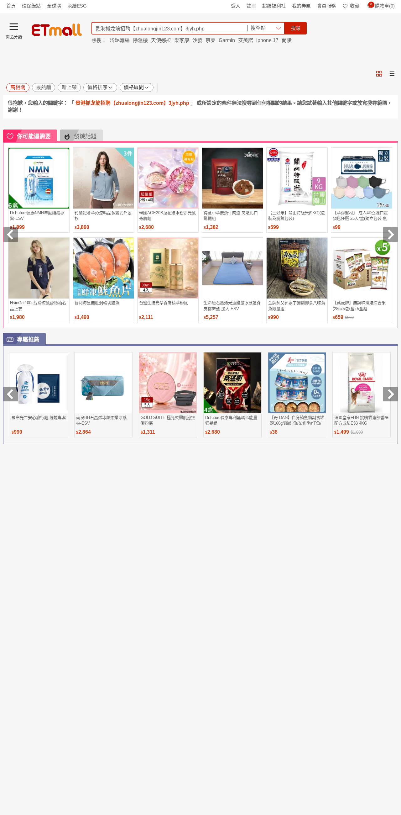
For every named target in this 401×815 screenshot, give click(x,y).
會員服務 (326, 5)
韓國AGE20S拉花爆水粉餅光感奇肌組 (167, 215)
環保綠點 (31, 5)
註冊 (251, 5)
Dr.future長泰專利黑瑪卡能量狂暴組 (231, 420)
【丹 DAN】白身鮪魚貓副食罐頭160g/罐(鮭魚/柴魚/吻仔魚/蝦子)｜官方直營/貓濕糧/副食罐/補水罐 (297, 420)
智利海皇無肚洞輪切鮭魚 (97, 302)
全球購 (54, 5)
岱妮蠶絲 (120, 40)
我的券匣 (301, 5)
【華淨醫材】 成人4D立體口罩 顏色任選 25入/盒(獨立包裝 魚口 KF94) (360, 215)
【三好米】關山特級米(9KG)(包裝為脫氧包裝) (296, 215)
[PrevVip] (10, 394)
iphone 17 (267, 40)
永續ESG (77, 5)
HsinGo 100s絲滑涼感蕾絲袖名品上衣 (38, 305)
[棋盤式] (379, 73)
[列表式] (391, 73)
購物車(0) (382, 5)
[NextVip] (390, 394)
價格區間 (134, 87)
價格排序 (97, 87)
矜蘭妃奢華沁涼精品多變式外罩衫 (103, 215)
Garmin (227, 40)
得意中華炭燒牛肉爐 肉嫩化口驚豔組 (231, 215)
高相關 (17, 87)
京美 (211, 40)
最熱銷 (43, 87)
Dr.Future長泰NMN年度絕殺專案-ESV (37, 215)
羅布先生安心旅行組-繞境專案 (39, 417)
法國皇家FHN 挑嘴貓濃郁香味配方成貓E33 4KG (361, 420)
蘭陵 (287, 40)
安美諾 (245, 40)
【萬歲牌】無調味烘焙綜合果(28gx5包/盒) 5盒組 (359, 305)
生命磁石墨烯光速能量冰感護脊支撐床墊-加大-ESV (232, 305)
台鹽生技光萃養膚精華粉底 (163, 302)
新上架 (69, 87)
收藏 (354, 5)
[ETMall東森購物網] (56, 30)
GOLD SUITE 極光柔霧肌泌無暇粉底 (168, 420)
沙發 (197, 40)
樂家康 (181, 40)
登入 (235, 5)
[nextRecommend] (390, 234)
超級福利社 (274, 5)
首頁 (11, 5)
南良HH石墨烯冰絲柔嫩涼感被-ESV (101, 420)
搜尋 (295, 28)
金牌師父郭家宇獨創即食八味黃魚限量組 (296, 305)
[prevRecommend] (10, 234)
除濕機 (140, 40)
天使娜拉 (161, 40)
